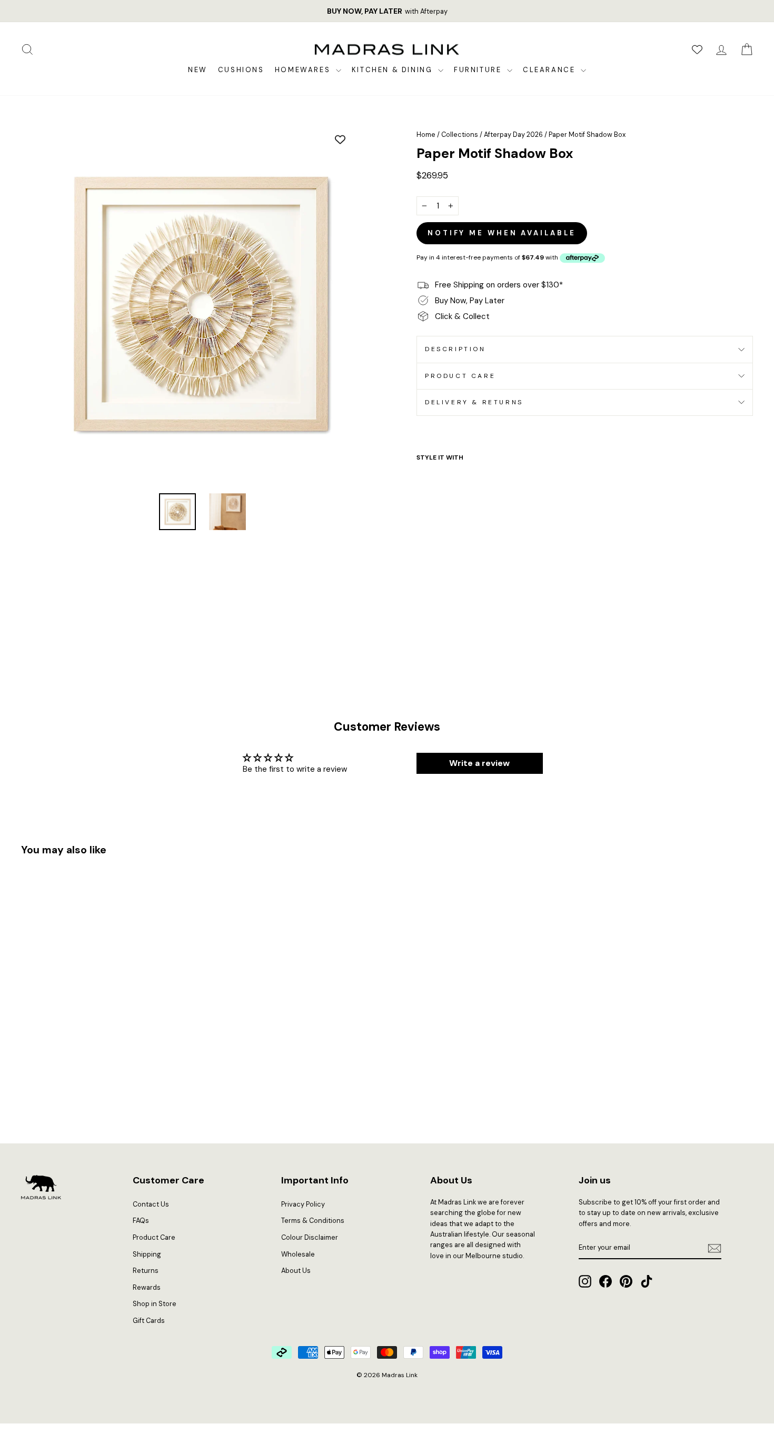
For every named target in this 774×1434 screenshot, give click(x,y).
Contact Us (151, 1204)
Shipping (147, 1254)
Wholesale (298, 1254)
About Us (296, 1270)
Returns (145, 1270)
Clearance (550, 69)
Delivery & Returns (474, 402)
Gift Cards (149, 1320)
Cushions (241, 69)
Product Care (460, 376)
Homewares (304, 69)
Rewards (147, 1287)
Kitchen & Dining (393, 69)
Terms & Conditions (312, 1220)
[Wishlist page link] (697, 49)
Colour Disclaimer (309, 1237)
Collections (459, 134)
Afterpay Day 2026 (513, 134)
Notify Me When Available (502, 232)
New (197, 69)
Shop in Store (154, 1303)
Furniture (479, 69)
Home (425, 134)
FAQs (141, 1220)
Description (455, 349)
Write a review (479, 763)
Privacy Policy (303, 1204)
